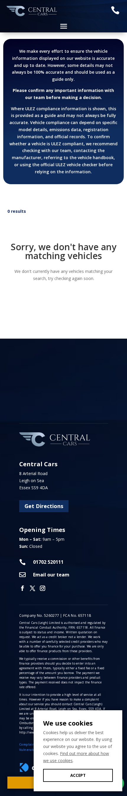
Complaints (28, 744)
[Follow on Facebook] (22, 588)
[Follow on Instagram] (42, 588)
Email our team (51, 574)
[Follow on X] (32, 588)
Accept (78, 775)
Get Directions (44, 506)
